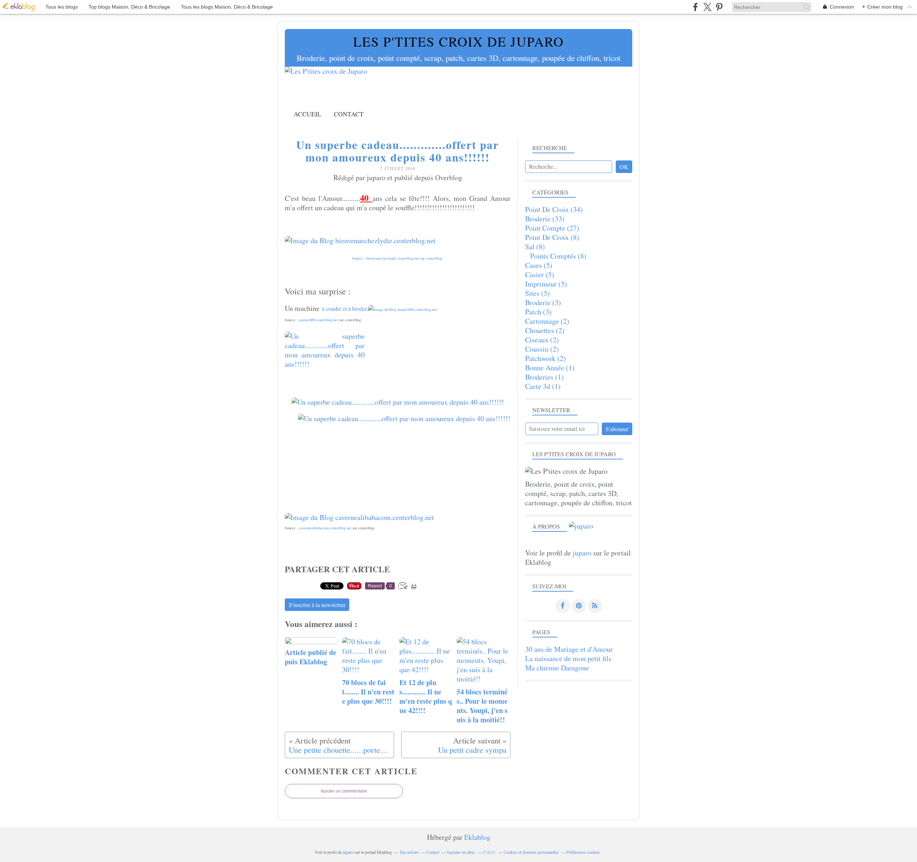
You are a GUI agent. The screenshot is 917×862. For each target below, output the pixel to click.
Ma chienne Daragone (557, 668)
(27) (552, 228)
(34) (554, 209)
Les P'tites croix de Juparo (458, 41)
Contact (349, 114)
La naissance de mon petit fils (568, 658)
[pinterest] (719, 7)
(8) (552, 237)
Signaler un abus (461, 852)
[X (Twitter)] (707, 7)
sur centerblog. (431, 258)
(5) (538, 265)
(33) (545, 218)
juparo (582, 553)
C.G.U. (490, 852)
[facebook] (695, 7)
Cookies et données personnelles (531, 852)
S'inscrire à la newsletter (317, 605)
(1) (550, 367)
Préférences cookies (583, 852)
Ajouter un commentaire (344, 791)
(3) (543, 302)
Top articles (409, 852)
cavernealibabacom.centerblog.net (325, 527)
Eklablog (477, 837)
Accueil (307, 114)
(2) (547, 321)
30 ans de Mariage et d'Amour (569, 649)
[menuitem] (307, 114)
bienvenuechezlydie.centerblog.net (392, 258)
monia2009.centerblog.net (318, 319)
